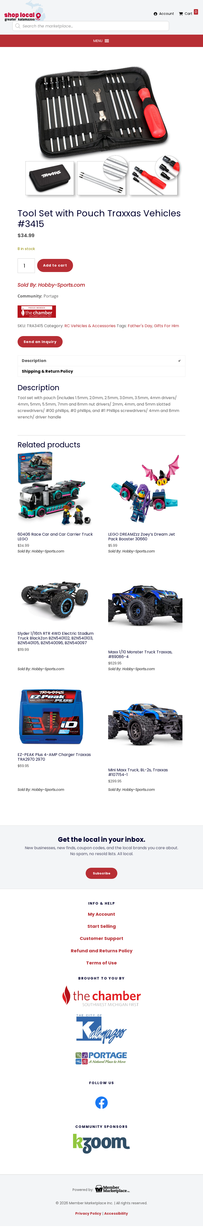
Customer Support (101, 938)
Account (166, 13)
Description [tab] (34, 361)
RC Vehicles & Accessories (90, 326)
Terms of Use (101, 963)
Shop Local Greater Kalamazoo (24, 11)
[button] (97, 41)
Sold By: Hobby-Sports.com (51, 284)
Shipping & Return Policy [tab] (47, 371)
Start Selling (101, 926)
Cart (191, 12)
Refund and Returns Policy (101, 951)
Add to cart (55, 265)
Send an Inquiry (40, 341)
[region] (101, 857)
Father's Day (140, 326)
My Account (101, 914)
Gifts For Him (166, 326)
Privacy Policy (88, 1213)
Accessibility (116, 1213)
